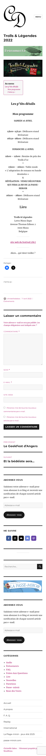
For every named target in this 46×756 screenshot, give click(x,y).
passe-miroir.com (12, 740)
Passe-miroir (12, 687)
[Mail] (21, 538)
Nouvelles (11, 680)
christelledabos (13, 299)
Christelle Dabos (10, 748)
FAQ (8, 669)
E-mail (8, 382)
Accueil (7, 703)
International (10, 728)
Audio (9, 662)
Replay (7, 722)
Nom (7, 370)
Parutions (11, 684)
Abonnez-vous (14, 515)
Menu (38, 17)
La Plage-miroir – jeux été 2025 (19, 734)
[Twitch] (33, 538)
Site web (8, 395)
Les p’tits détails (11, 87)
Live (8, 676)
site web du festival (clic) (23, 242)
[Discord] (27, 538)
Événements (9, 301)
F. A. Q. (7, 715)
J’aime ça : (11, 92)
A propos (8, 709)
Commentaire (12, 331)
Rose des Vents (13, 691)
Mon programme (14, 89)
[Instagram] (15, 538)
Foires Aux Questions (17, 673)
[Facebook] (8, 538)
